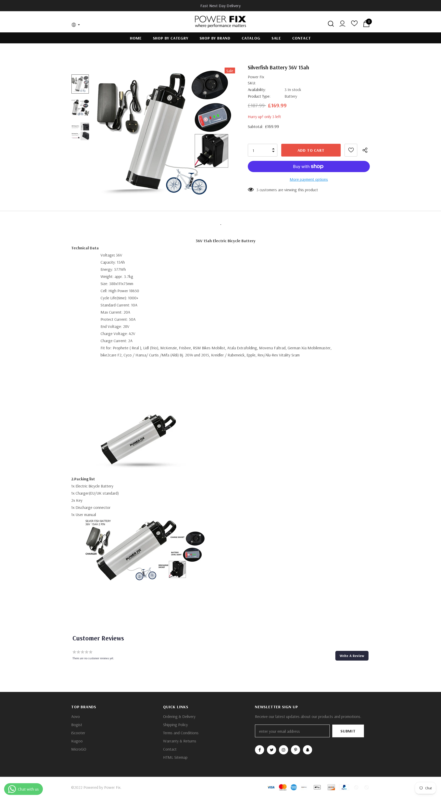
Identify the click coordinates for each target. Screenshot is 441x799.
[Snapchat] (307, 749)
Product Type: (259, 96)
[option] (165, 131)
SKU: (252, 82)
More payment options (309, 179)
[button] (352, 656)
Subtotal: (255, 126)
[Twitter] (271, 749)
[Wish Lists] (351, 150)
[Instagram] (283, 749)
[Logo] (220, 22)
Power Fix (256, 76)
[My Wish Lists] (354, 25)
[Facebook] (259, 749)
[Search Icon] (331, 24)
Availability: (257, 89)
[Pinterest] (295, 749)
